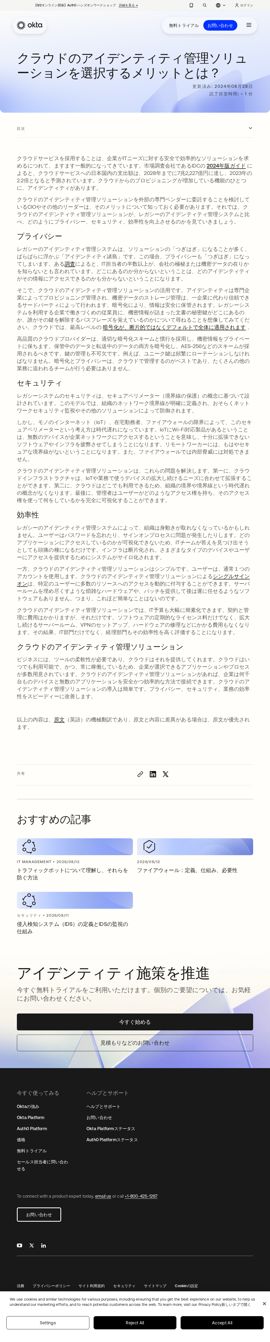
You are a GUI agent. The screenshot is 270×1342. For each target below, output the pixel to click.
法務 (20, 1286)
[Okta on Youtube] (19, 1246)
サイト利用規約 (92, 1286)
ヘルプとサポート (103, 1106)
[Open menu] (248, 25)
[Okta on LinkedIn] (43, 1246)
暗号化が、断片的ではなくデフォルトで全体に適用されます (174, 327)
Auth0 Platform (32, 1128)
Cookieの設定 (186, 1286)
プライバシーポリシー (51, 1286)
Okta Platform (31, 1117)
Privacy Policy (225, 1304)
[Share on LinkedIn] (153, 774)
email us (103, 1196)
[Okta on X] (31, 1246)
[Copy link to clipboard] (140, 774)
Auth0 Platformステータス (112, 1139)
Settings (48, 1322)
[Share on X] (165, 774)
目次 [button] (21, 128)
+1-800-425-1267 (141, 1196)
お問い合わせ (220, 25)
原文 (59, 719)
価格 (21, 1139)
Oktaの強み (28, 1106)
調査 (70, 264)
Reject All (135, 1322)
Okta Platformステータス (111, 1128)
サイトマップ (155, 1286)
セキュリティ (124, 1286)
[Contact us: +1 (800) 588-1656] (191, 5)
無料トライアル (184, 25)
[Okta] (30, 25)
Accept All (222, 1322)
